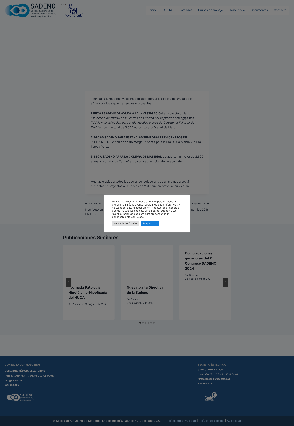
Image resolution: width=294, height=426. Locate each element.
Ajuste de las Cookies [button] (125, 223)
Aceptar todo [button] (150, 223)
